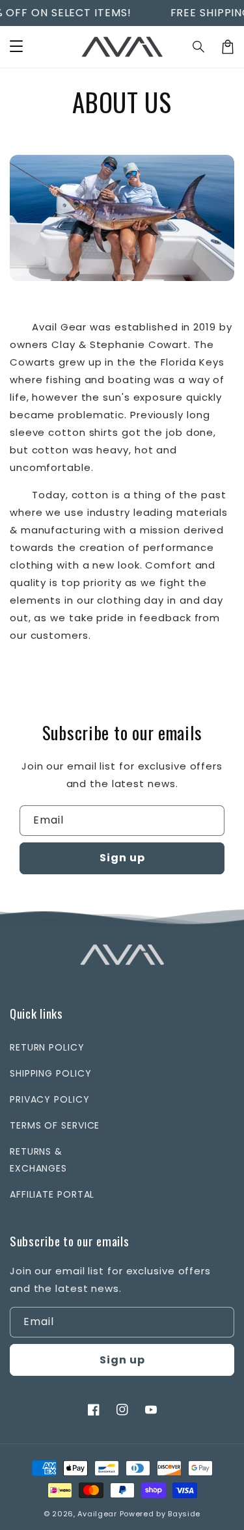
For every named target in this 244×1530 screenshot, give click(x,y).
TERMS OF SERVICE (55, 1125)
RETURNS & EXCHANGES (38, 1159)
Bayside (184, 1514)
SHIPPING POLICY (51, 1073)
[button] (199, 47)
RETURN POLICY (47, 1047)
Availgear (96, 1514)
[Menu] (16, 47)
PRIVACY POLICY (50, 1099)
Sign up (122, 857)
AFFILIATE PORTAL (52, 1194)
